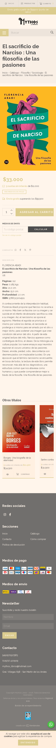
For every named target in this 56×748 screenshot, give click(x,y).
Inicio (5, 73)
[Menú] (4, 32)
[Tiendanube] (28, 726)
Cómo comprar (38, 539)
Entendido (28, 743)
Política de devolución (13, 545)
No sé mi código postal (11, 235)
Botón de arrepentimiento (28, 706)
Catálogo (14, 73)
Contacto (7, 539)
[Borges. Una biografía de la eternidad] (7, 474)
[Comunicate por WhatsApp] (50, 724)
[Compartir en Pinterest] (30, 249)
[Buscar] (52, 32)
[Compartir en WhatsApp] (15, 249)
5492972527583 (10, 655)
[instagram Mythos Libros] (4, 514)
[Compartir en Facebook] (20, 249)
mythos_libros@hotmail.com (16, 666)
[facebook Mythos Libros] (10, 514)
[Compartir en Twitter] (25, 249)
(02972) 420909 (10, 661)
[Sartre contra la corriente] (45, 473)
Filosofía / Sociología (32, 73)
